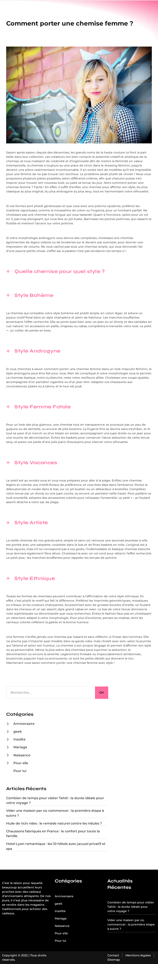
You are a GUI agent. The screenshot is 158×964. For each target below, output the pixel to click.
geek (17, 731)
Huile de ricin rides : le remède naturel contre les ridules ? (54, 823)
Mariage (20, 747)
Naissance (21, 755)
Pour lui (19, 771)
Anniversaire (24, 724)
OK (101, 692)
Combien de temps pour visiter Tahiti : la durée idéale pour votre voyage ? (130, 907)
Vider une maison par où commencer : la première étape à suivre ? (131, 924)
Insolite (19, 739)
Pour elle (20, 763)
